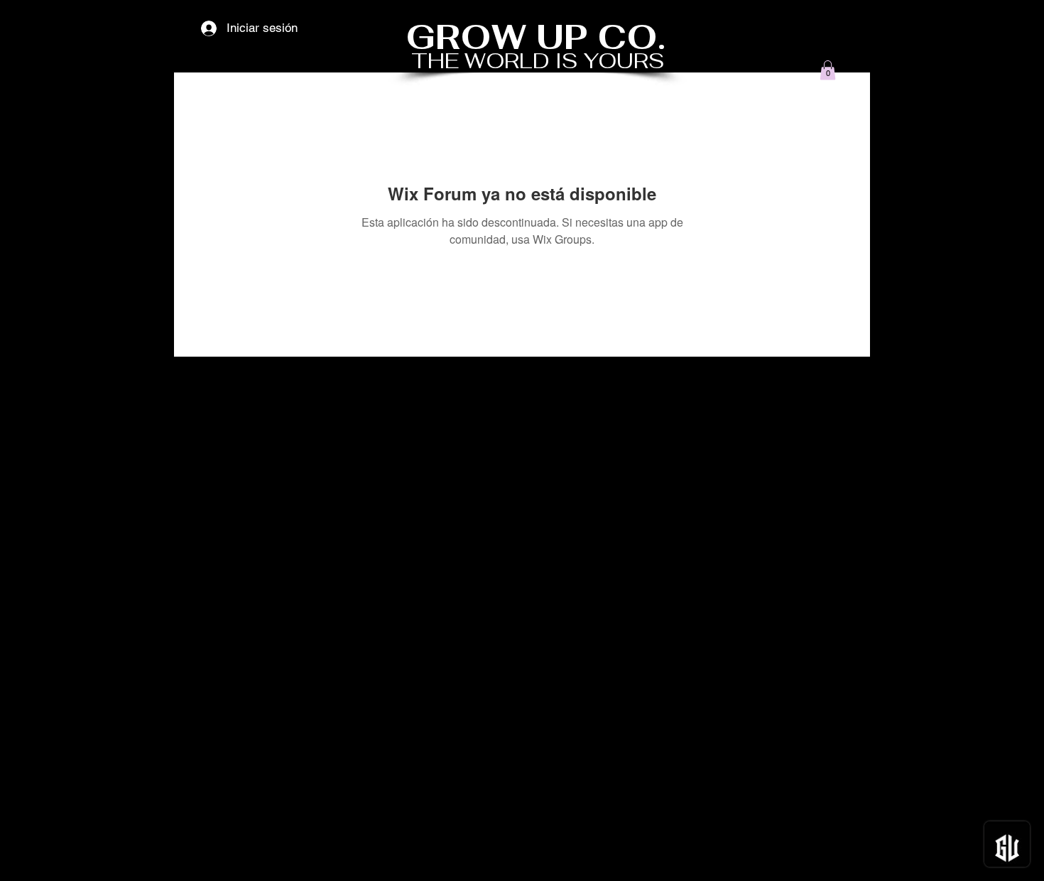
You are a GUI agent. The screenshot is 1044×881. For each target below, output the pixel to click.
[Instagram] (855, 857)
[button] (828, 70)
